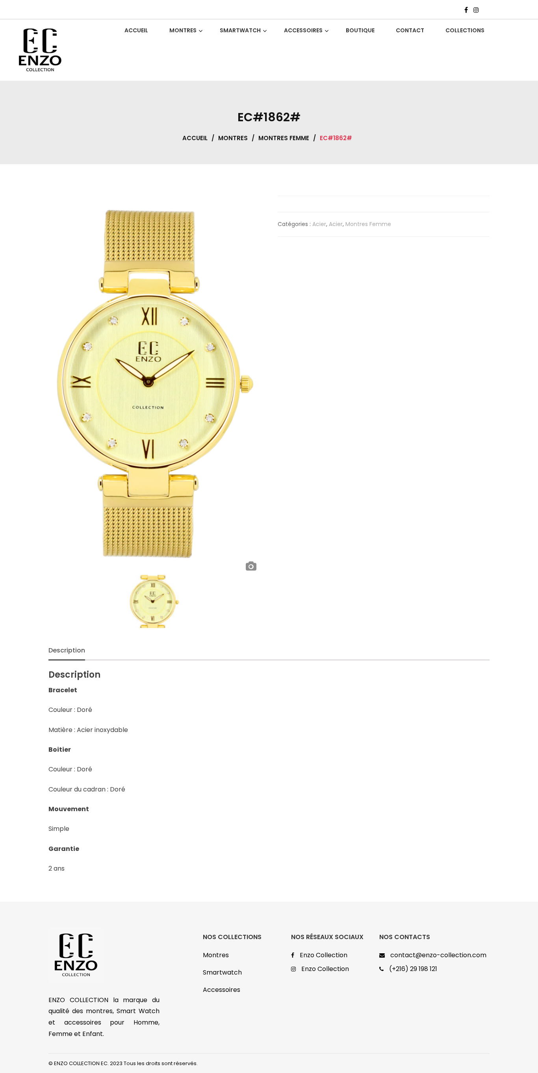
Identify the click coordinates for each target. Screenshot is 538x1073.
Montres (233, 138)
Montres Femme (283, 138)
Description (66, 650)
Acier (319, 224)
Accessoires (221, 989)
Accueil (195, 138)
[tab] (66, 650)
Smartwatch (222, 972)
